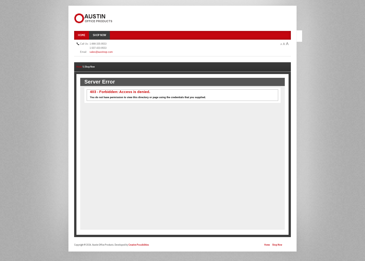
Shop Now (99, 35)
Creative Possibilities (139, 244)
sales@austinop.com (101, 51)
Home (81, 35)
